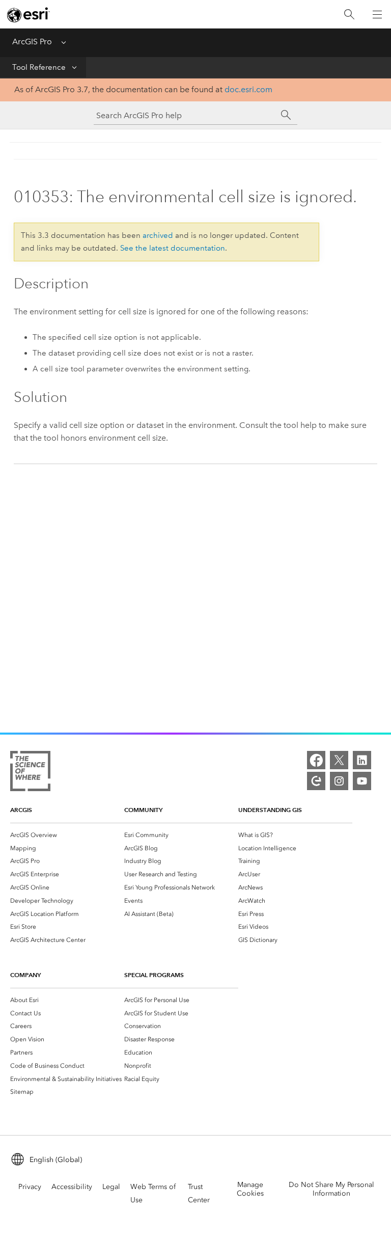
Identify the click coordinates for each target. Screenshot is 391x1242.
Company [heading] (25, 975)
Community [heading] (143, 810)
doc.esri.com (248, 89)
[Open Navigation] (377, 14)
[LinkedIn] (362, 760)
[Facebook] (316, 760)
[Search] (349, 15)
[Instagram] (339, 781)
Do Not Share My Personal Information (331, 1189)
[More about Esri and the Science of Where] (30, 773)
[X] (339, 760)
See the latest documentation (172, 248)
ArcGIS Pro (32, 41)
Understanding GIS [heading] (270, 810)
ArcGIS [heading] (21, 810)
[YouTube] (362, 781)
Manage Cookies (250, 1189)
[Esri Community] (316, 781)
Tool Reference (39, 67)
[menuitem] (67, 835)
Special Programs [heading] (154, 975)
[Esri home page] (28, 15)
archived (158, 235)
